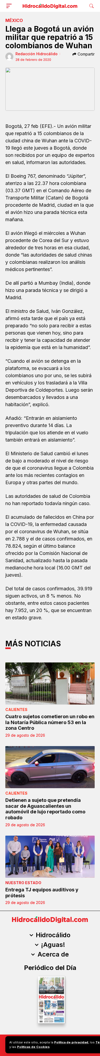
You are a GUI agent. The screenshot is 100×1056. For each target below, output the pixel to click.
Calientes (16, 709)
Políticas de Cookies (33, 1047)
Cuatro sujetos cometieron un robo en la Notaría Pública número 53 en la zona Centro (49, 722)
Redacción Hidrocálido (36, 53)
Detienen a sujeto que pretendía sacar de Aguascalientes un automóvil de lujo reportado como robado (45, 808)
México (14, 20)
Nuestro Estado (23, 882)
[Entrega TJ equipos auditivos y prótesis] (50, 857)
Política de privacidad (71, 1042)
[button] (10, 6)
